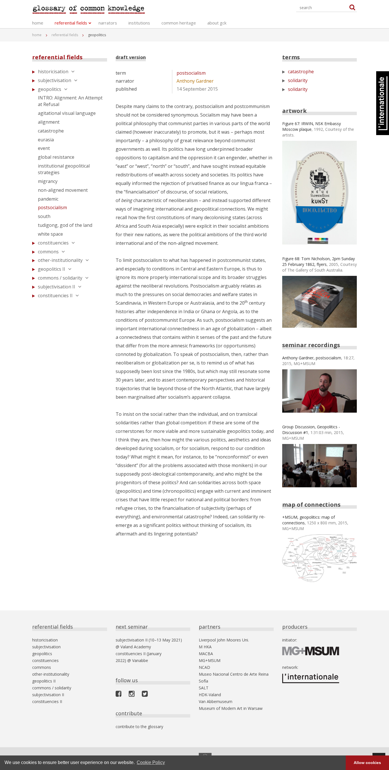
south (44, 216)
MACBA (206, 653)
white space (50, 234)
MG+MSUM (209, 660)
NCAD (204, 667)
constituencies (53, 243)
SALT (203, 687)
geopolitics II (51, 269)
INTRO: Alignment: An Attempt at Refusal (70, 101)
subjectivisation (54, 80)
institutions (139, 23)
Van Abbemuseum (215, 701)
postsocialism (52, 207)
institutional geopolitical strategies (64, 169)
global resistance (56, 157)
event (44, 148)
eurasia (46, 140)
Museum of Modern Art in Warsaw (231, 708)
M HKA (205, 646)
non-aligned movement (63, 190)
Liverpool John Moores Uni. (224, 640)
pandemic (48, 199)
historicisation (53, 71)
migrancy (48, 181)
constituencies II (55, 295)
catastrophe (51, 131)
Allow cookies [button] (367, 762)
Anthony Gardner (195, 81)
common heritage (178, 23)
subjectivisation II (56, 287)
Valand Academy (135, 646)
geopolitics (49, 89)
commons (48, 251)
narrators (108, 23)
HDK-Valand (210, 694)
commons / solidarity (60, 278)
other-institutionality (60, 260)
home (37, 23)
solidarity (298, 80)
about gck (216, 23)
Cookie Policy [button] (151, 762)
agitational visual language (67, 113)
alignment (49, 122)
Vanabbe (140, 660)
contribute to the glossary (139, 726)
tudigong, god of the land (65, 225)
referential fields (71, 23)
